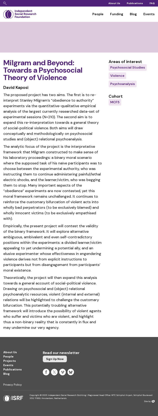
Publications (135, 3)
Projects (9, 361)
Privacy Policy (12, 384)
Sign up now (55, 359)
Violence (117, 75)
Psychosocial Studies (127, 67)
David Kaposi (15, 87)
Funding (116, 14)
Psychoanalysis (122, 84)
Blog (133, 14)
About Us (114, 3)
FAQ (152, 3)
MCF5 (115, 102)
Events (149, 14)
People (97, 14)
